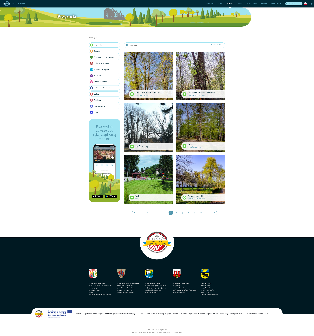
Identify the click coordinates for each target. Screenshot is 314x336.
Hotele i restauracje (102, 88)
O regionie (209, 4)
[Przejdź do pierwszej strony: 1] (135, 213)
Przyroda (98, 45)
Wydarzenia (252, 4)
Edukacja (97, 100)
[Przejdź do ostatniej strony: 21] (214, 213)
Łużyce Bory (18, 4)
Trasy (220, 4)
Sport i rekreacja (100, 82)
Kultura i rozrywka (101, 63)
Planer (264, 4)
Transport (98, 76)
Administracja (99, 106)
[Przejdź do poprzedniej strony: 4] (141, 213)
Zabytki (97, 51)
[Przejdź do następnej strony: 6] (208, 213)
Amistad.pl (153, 333)
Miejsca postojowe (101, 70)
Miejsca (230, 4)
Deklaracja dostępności (157, 330)
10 (201, 213)
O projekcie (276, 4)
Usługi (96, 94)
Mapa (240, 4)
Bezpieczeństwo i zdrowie (104, 57)
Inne (96, 112)
